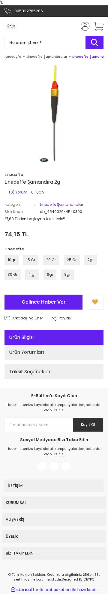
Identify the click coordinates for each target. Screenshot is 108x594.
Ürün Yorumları (26, 352)
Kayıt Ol (88, 424)
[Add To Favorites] (95, 302)
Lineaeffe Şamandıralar (61, 204)
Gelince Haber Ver (44, 301)
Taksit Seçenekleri (30, 371)
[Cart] (97, 26)
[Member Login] (83, 26)
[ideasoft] (22, 590)
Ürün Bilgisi (21, 337)
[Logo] (11, 26)
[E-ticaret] (53, 590)
